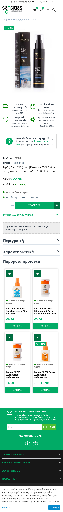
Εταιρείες (18, 19)
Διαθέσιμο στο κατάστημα (22, 197)
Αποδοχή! (54, 507)
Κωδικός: (8, 158)
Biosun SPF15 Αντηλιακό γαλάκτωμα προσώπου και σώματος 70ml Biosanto (14, 375)
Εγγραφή (49, 427)
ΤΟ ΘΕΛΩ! (34, 205)
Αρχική (7, 19)
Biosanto (30, 19)
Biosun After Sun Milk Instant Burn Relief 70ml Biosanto (45, 311)
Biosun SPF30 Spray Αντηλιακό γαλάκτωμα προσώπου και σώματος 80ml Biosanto (44, 375)
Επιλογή (6, 507)
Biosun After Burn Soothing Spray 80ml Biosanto (17, 311)
